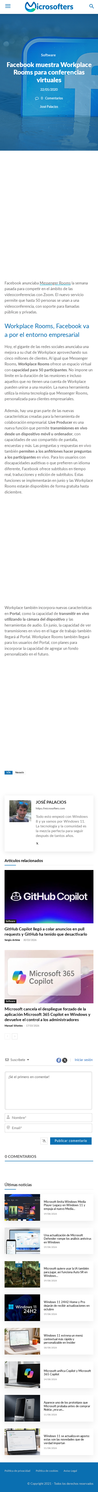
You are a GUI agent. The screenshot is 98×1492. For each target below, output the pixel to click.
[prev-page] (7, 1036)
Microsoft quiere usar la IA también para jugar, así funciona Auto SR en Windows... (66, 1272)
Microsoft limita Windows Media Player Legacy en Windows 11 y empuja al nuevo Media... (65, 1205)
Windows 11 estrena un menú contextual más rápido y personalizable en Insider (63, 1339)
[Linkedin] (66, 166)
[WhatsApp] (56, 166)
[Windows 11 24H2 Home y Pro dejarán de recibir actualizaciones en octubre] (22, 1307)
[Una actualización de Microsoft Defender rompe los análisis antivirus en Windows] (22, 1241)
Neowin (19, 772)
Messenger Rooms (55, 283)
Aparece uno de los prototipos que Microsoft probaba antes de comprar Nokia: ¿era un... (67, 1406)
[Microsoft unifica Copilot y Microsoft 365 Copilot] (22, 1374)
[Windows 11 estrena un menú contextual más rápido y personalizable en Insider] (22, 1341)
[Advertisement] (49, 227)
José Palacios (49, 106)
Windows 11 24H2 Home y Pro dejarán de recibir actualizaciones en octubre (67, 1306)
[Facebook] (35, 166)
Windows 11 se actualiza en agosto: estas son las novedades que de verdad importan (67, 1440)
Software (48, 55)
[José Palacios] (20, 823)
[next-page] (15, 1036)
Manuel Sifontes (14, 1026)
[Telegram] (77, 166)
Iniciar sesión (83, 1060)
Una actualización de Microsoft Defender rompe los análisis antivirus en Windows (67, 1239)
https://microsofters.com (50, 808)
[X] (45, 166)
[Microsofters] (49, 7)
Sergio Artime (12, 940)
